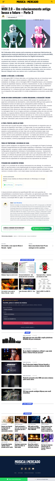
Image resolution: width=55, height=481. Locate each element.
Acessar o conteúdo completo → (27, 327)
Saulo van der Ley (32, 236)
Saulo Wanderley (12, 17)
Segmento (5, 316)
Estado (4, 312)
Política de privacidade (29, 472)
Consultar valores (28, 323)
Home (15, 472)
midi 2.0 (15, 236)
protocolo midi (22, 236)
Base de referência (7, 307)
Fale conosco (38, 472)
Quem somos (20, 472)
